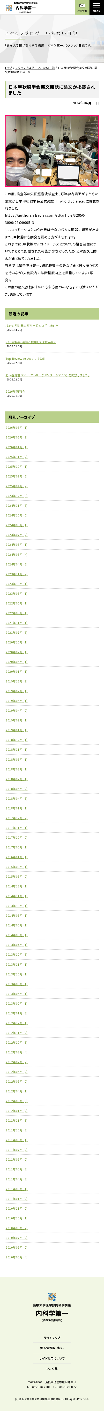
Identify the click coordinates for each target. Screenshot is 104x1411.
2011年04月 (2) (17, 1179)
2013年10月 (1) (17, 974)
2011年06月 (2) (17, 1159)
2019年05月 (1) (17, 701)
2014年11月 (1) (17, 896)
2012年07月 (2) (17, 1062)
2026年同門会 (15, 391)
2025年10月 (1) (17, 466)
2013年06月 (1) (17, 984)
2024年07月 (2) (17, 535)
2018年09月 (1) (17, 759)
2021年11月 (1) (17, 623)
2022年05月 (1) (17, 603)
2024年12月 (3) (17, 496)
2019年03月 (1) (17, 720)
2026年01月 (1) (17, 447)
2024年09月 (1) (17, 525)
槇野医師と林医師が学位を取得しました (32, 325)
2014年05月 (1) (17, 935)
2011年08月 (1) (17, 1140)
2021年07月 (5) (17, 632)
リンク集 (52, 1368)
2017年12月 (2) (17, 818)
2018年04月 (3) (17, 798)
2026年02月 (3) (17, 437)
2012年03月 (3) (17, 1101)
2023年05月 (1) (17, 593)
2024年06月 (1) (17, 544)
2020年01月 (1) (17, 671)
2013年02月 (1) (17, 1003)
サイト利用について (52, 1358)
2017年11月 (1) (17, 828)
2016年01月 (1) (17, 857)
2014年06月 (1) (17, 925)
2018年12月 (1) (17, 740)
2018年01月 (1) (17, 808)
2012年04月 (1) (17, 1091)
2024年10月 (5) (17, 515)
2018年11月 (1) (17, 749)
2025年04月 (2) (17, 486)
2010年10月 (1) (17, 1218)
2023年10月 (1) (17, 584)
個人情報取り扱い (52, 1348)
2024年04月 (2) (17, 564)
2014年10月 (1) (17, 906)
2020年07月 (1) (17, 652)
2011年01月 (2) (17, 1199)
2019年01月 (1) (17, 730)
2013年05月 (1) (17, 994)
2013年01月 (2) (17, 1013)
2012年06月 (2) (17, 1072)
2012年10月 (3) (17, 1042)
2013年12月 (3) (17, 954)
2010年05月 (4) (17, 1257)
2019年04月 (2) (17, 710)
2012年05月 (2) (17, 1081)
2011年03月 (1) (17, 1189)
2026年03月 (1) (17, 427)
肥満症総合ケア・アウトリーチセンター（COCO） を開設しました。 (47, 375)
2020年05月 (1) (17, 662)
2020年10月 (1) (17, 642)
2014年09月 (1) (17, 915)
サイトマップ (52, 1337)
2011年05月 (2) (17, 1169)
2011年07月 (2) (17, 1150)
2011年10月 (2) (17, 1130)
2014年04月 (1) (17, 945)
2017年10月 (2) (17, 837)
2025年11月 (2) (17, 457)
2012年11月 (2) (17, 1033)
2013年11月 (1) (17, 964)
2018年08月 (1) (17, 769)
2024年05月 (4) (17, 554)
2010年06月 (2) (17, 1247)
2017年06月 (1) (17, 847)
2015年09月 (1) (17, 867)
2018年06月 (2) (17, 789)
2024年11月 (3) (17, 505)
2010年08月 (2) (17, 1228)
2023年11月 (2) (17, 574)
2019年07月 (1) (17, 691)
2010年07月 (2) (17, 1238)
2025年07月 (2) (17, 476)
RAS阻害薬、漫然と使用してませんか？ (31, 342)
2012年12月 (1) (17, 1023)
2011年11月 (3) (17, 1120)
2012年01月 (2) (17, 1111)
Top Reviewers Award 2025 (25, 358)
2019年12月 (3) (17, 681)
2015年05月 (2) (17, 876)
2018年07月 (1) (17, 779)
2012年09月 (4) (17, 1052)
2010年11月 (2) (17, 1208)
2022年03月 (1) (17, 613)
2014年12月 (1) (17, 886)
